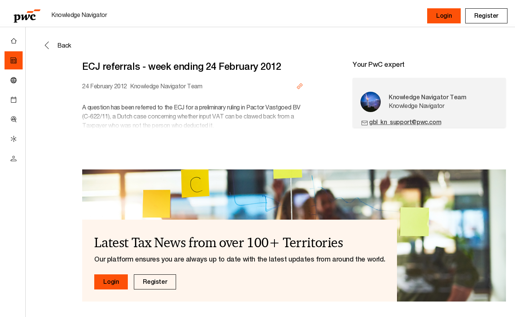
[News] (14, 60)
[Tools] (14, 119)
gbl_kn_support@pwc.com (405, 122)
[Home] (14, 41)
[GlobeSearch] (14, 80)
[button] (444, 15)
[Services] (14, 139)
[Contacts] (14, 158)
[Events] (14, 100)
